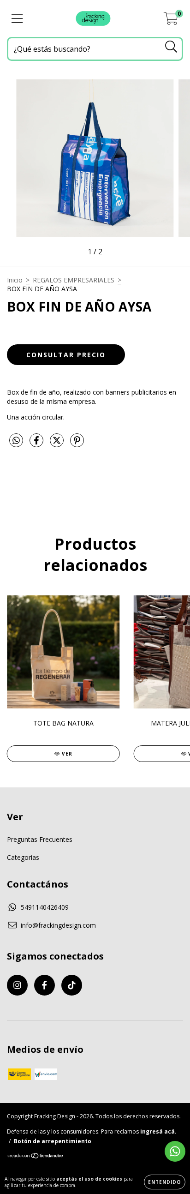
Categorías (23, 857)
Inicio (15, 280)
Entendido (164, 1182)
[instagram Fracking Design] (17, 985)
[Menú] (17, 18)
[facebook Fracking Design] (44, 985)
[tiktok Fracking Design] (71, 985)
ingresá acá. (158, 1131)
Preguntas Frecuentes (39, 839)
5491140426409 (45, 907)
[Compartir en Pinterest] (77, 443)
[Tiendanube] (36, 1157)
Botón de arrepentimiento (52, 1141)
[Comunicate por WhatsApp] (175, 1151)
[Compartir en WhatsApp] (16, 440)
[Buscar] (171, 47)
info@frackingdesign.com (58, 925)
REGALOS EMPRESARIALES (73, 280)
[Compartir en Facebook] (37, 443)
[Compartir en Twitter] (57, 443)
